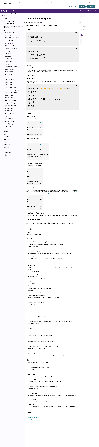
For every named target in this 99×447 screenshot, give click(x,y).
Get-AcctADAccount (8, 46)
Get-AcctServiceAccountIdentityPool (11, 66)
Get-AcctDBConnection (9, 51)
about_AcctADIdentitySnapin (34, 414)
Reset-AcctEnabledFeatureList (10, 100)
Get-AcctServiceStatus (9, 71)
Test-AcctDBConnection (9, 118)
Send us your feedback (83, 41)
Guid (40, 122)
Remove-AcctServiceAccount (10, 89)
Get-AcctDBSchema (8, 53)
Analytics (5, 129)
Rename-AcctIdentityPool (9, 95)
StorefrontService (7, 149)
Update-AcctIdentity (8, 128)
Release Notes (6, 24)
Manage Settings (72, 6)
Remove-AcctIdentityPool (9, 84)
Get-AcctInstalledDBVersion (10, 59)
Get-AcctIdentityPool (8, 58)
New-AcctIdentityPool (9, 77)
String (40, 144)
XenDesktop (6, 155)
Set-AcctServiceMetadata (9, 116)
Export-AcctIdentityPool (9, 45)
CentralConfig (6, 136)
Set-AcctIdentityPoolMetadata (10, 111)
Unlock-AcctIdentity (8, 123)
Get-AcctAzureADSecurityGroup (11, 48)
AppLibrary (6, 131)
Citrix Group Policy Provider (9, 21)
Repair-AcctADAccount (9, 97)
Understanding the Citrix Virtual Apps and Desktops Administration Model (13, 27)
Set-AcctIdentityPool (8, 110)
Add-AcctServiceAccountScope (10, 42)
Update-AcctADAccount (9, 126)
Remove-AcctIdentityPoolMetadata (11, 85)
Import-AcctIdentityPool (9, 72)
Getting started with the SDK (9, 23)
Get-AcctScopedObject (9, 61)
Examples (5, 29)
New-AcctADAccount (9, 74)
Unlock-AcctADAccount (9, 121)
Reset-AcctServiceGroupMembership (11, 103)
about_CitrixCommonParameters (10, 19)
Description (83, 26)
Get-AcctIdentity (8, 56)
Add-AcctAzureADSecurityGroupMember (12, 37)
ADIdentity (6, 30)
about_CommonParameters (32, 224)
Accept (82, 6)
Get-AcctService (8, 63)
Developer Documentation (15, 11)
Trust (5, 150)
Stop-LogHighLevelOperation (45, 193)
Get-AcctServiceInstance (9, 69)
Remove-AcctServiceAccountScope (11, 92)
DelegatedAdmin (7, 139)
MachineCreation (7, 144)
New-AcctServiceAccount (9, 79)
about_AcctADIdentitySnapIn (10, 32)
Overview (5, 18)
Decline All (90, 6)
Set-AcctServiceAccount (9, 113)
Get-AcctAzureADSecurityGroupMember (12, 50)
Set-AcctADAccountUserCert (10, 105)
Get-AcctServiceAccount (9, 64)
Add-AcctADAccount (9, 35)
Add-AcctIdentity (8, 38)
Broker (5, 134)
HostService (6, 142)
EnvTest (5, 141)
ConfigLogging (6, 137)
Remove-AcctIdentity (8, 82)
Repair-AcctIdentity (8, 98)
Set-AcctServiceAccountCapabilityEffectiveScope (14, 115)
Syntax (82, 23)
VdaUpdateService (7, 154)
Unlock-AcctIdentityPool (9, 124)
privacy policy (30, 2)
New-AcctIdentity (8, 76)
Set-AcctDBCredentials (9, 108)
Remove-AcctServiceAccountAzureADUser (13, 90)
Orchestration (6, 147)
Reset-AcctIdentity (8, 102)
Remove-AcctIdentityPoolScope (10, 87)
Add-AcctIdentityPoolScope (10, 40)
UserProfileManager (7, 152)
